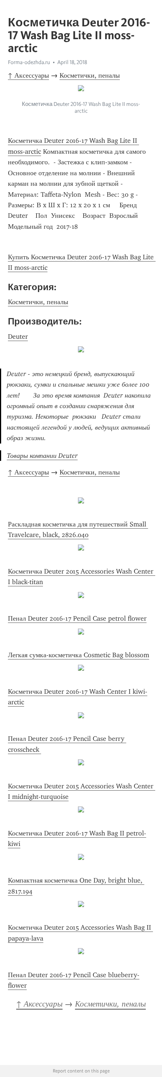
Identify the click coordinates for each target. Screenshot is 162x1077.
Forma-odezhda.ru (29, 62)
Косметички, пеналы (90, 75)
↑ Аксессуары (28, 75)
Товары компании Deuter (42, 455)
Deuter (18, 336)
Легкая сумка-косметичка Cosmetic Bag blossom (78, 655)
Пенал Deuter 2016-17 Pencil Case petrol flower (77, 618)
